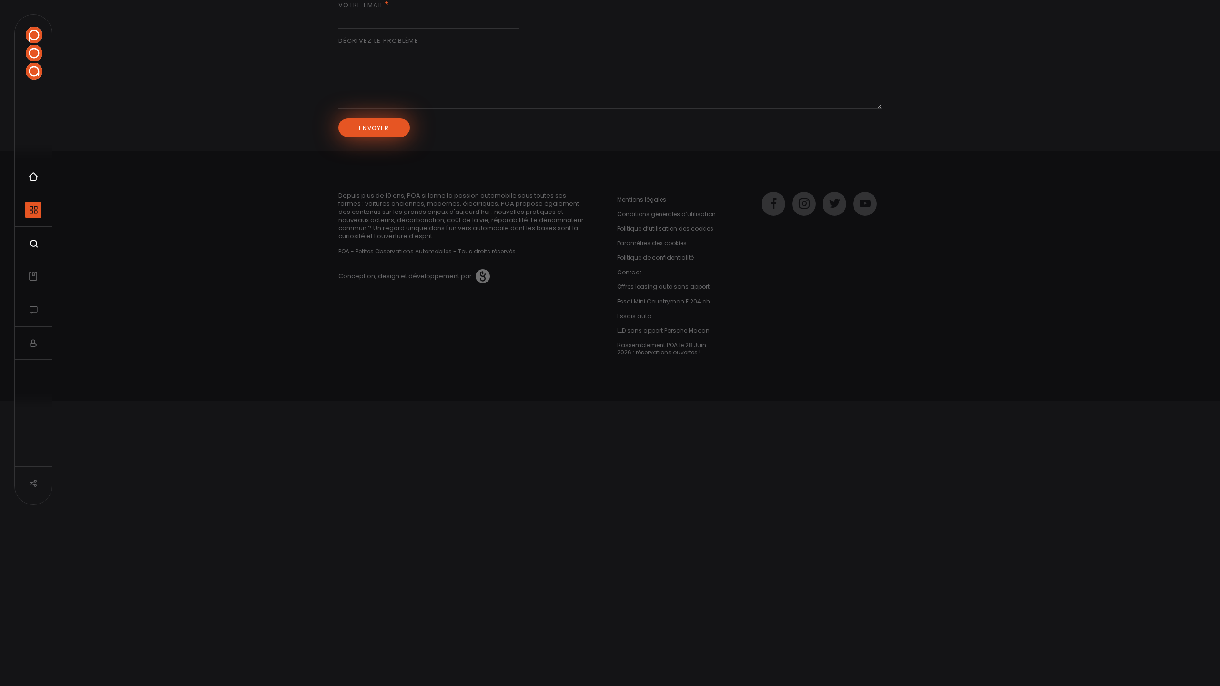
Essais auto (634, 316)
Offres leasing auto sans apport (663, 286)
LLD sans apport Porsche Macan (663, 330)
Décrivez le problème (378, 41)
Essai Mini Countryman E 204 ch (663, 301)
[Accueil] (34, 53)
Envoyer (374, 128)
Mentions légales (641, 199)
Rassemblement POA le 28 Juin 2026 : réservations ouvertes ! (661, 349)
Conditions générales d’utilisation (666, 214)
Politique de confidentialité (655, 257)
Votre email (360, 5)
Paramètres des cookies (652, 243)
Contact (629, 272)
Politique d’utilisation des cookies (665, 228)
